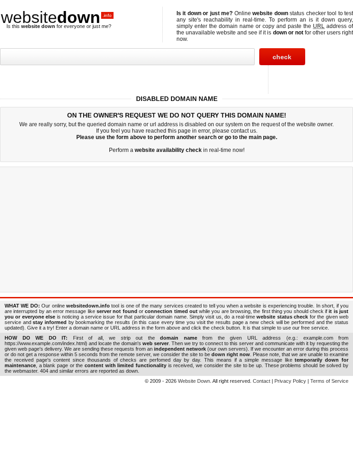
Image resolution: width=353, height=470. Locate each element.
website (56, 17)
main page (262, 137)
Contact (261, 381)
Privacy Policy (290, 381)
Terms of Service (329, 381)
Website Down (194, 381)
